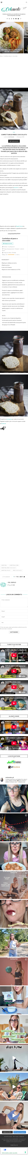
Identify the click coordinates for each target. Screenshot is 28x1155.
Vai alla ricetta (14, 141)
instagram (9, 419)
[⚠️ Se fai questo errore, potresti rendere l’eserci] (14, 1115)
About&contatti (8, 1136)
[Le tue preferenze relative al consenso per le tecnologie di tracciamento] (25, 1152)
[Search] (26, 2)
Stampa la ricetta (8, 243)
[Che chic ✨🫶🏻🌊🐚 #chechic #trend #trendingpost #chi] (14, 799)
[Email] (18, 18)
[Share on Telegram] (20, 576)
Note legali (15, 1136)
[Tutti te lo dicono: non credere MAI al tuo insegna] (14, 971)
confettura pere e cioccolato (8, 567)
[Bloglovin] (20, 18)
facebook (3, 423)
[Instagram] (11, 18)
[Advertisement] (14, 73)
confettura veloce (5, 570)
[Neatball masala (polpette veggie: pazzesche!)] (11, 37)
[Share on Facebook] (16, 576)
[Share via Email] (24, 576)
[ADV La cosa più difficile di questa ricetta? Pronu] (14, 1000)
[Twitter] (9, 18)
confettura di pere (14, 565)
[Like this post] (14, 576)
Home (1, 56)
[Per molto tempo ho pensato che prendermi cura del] (14, 943)
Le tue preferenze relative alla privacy (15, 1149)
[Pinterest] (13, 18)
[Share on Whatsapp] (19, 576)
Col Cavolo (11, 137)
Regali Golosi (19, 226)
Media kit (21, 1136)
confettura (4, 565)
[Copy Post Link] (22, 576)
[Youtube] (15, 18)
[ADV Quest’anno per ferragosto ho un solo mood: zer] (14, 1029)
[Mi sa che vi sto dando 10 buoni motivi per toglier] (14, 885)
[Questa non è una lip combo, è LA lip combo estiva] (14, 914)
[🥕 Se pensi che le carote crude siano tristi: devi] (14, 856)
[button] (2, 37)
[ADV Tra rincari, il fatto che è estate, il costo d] (14, 1087)
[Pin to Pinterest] (17, 576)
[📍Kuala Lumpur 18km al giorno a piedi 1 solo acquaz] (14, 827)
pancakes (16, 187)
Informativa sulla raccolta (9, 1153)
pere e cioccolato (17, 570)
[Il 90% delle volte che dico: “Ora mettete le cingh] (14, 1058)
